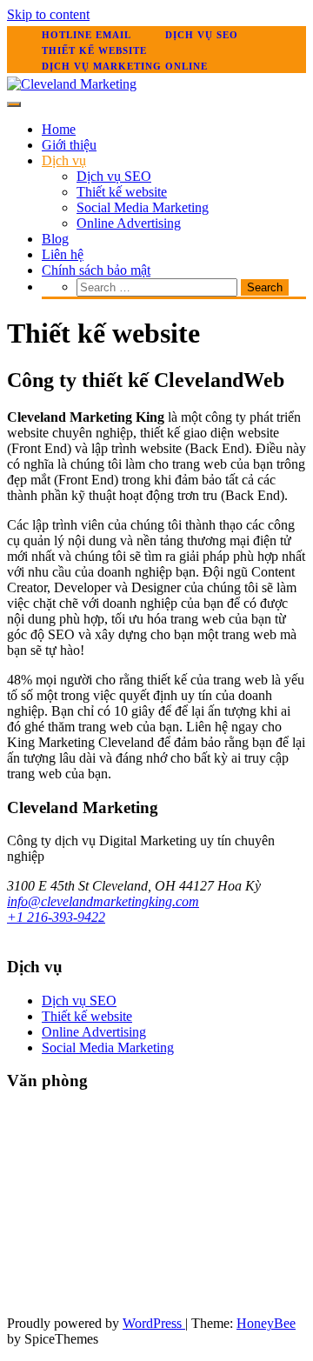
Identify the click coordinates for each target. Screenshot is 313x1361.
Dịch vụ (64, 160)
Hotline (67, 35)
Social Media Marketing (143, 207)
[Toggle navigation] (14, 104)
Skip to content (48, 14)
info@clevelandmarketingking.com (103, 901)
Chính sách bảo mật (96, 270)
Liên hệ (62, 254)
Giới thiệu (69, 144)
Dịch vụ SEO (201, 35)
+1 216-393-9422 (56, 917)
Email (113, 35)
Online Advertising (129, 223)
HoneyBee (266, 1323)
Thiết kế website (94, 50)
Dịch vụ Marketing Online (125, 66)
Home (59, 129)
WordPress (154, 1323)
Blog (55, 238)
